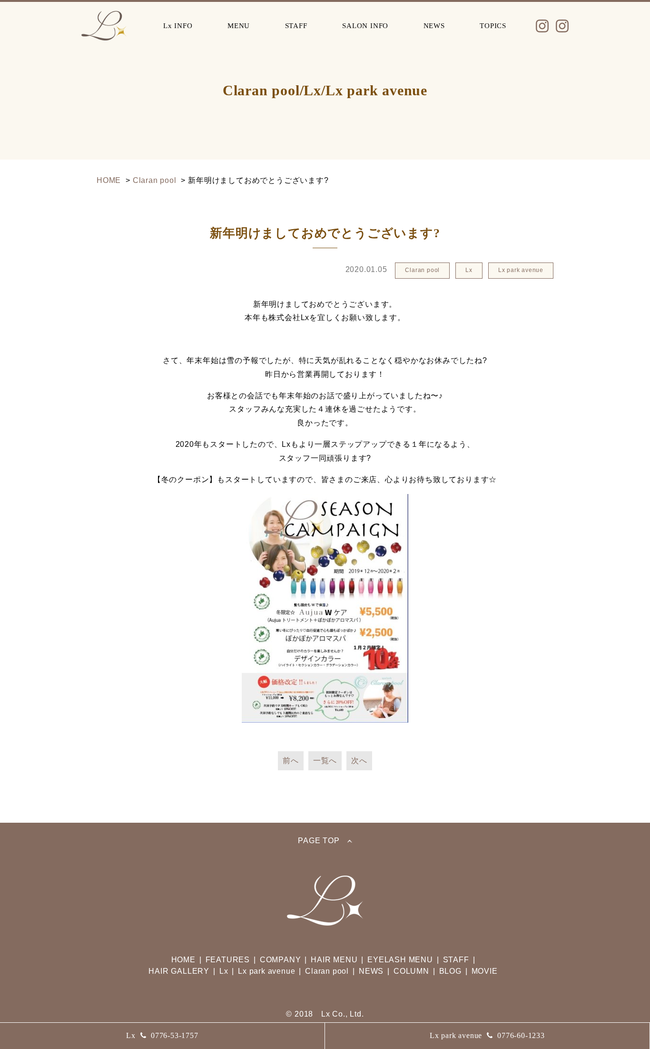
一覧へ (325, 760)
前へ (291, 760)
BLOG (450, 971)
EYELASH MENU (400, 960)
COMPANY (280, 960)
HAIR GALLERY (178, 971)
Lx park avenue (487, 1035)
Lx (162, 1035)
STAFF (296, 26)
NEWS (434, 26)
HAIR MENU (334, 960)
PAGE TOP (318, 841)
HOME (183, 960)
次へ (359, 760)
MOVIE (485, 971)
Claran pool (327, 971)
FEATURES (228, 960)
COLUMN (411, 971)
